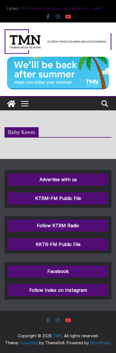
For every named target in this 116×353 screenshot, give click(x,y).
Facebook (58, 271)
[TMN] (11, 103)
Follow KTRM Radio (58, 225)
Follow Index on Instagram (58, 290)
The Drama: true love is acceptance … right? (62, 8)
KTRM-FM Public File (58, 198)
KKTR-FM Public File (58, 244)
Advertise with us (58, 179)
